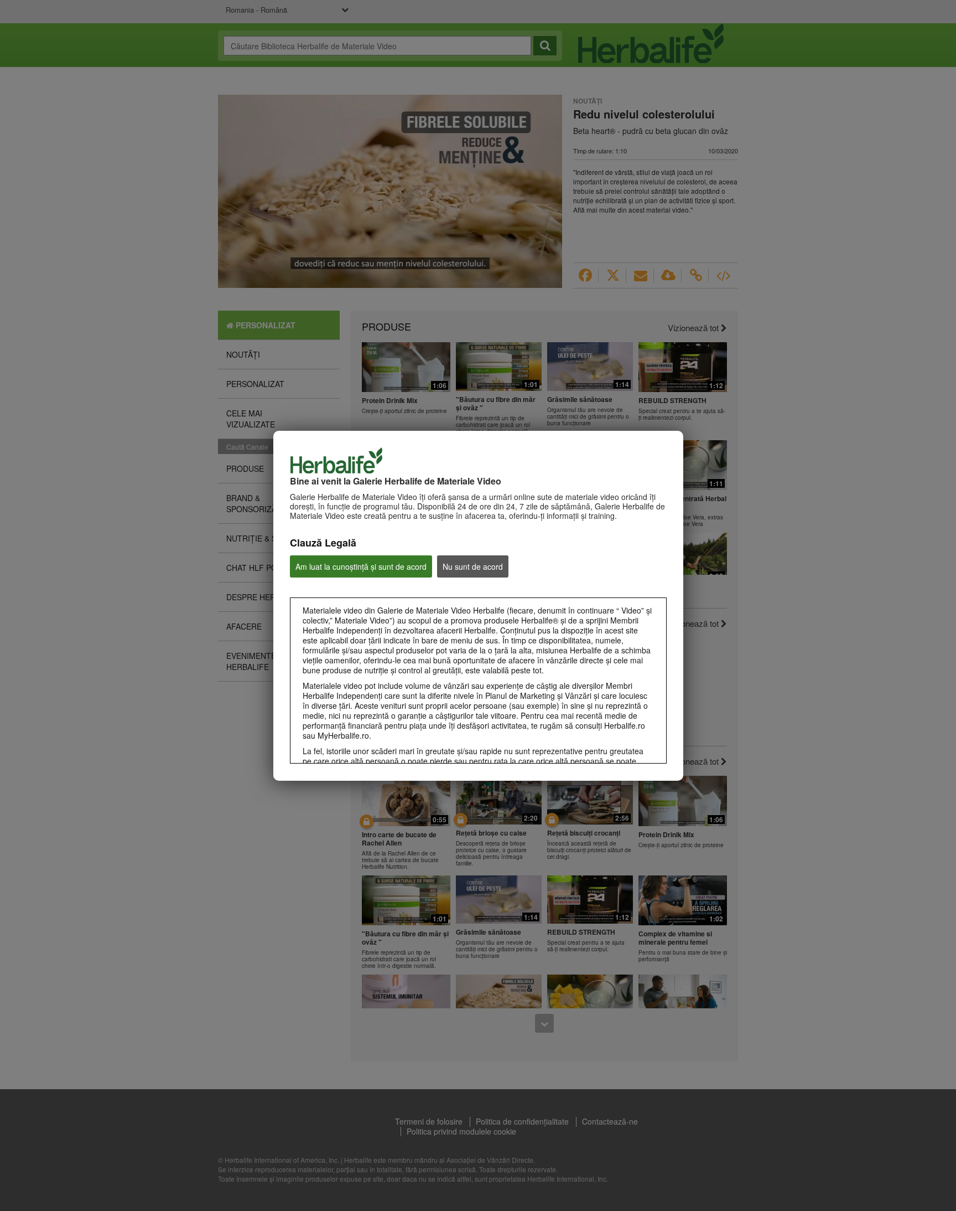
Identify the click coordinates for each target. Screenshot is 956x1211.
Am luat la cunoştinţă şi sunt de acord (361, 566)
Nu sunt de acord (473, 566)
